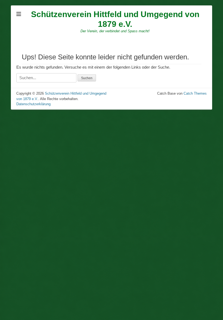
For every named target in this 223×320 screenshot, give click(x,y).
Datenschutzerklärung (33, 104)
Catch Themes (195, 93)
